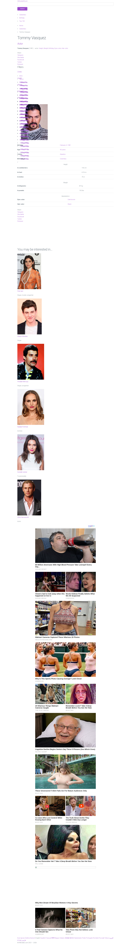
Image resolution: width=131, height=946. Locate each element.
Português (89, 938)
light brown (22, 127)
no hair (21, 130)
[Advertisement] (65, 234)
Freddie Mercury (22, 381)
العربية (111, 938)
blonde (21, 108)
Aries (21, 76)
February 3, (63, 145)
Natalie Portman (22, 427)
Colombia (63, 159)
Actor (20, 43)
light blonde (23, 124)
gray (20, 121)
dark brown (23, 117)
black (21, 101)
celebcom (22, 1)
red (20, 133)
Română (95, 938)
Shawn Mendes (22, 336)
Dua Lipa (20, 291)
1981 (69, 145)
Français (48, 938)
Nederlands (78, 938)
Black (69, 204)
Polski (84, 938)
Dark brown (71, 199)
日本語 (67, 938)
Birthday (22, 18)
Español (42, 938)
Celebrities (22, 15)
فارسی (24, 940)
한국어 (72, 938)
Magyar (57, 938)
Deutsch (32, 938)
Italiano (62, 938)
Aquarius (62, 154)
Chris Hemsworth (23, 517)
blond (21, 105)
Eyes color (57, 48)
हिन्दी (53, 938)
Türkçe (107, 938)
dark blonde (23, 114)
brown (21, 111)
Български (21, 938)
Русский (101, 938)
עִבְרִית (19, 940)
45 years (63, 149)
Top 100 (22, 21)
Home (21, 25)
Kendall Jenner (22, 472)
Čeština (27, 938)
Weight (46, 48)
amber (21, 95)
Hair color (65, 48)
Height (41, 48)
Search (22, 8)
